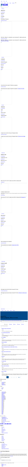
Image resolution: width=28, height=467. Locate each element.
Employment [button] (2, 267)
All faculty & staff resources (4, 290)
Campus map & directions (5, 432)
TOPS (2, 465)
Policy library (3, 447)
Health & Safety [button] (3, 222)
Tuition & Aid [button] (3, 152)
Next (19, 377)
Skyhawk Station (3, 195)
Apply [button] (1, 111)
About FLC (3, 356)
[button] (0, 452)
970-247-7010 (4, 421)
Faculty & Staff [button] (3, 261)
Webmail (3, 440)
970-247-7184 (4, 420)
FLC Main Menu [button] (3, 60)
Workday (3, 437)
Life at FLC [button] (2, 213)
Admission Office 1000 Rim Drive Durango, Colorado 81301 (5, 418)
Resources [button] (2, 66)
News (5, 310)
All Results (6, 324)
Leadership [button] (2, 17)
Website (11, 324)
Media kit (3, 438)
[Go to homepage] (4, 6)
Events (8, 310)
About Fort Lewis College (4, 38)
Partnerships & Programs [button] (4, 20)
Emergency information (4, 444)
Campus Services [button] (3, 273)
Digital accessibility (4, 464)
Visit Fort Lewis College (4, 134)
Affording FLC (23, 197)
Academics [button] (2, 57)
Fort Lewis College (7, 320)
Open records (3, 439)
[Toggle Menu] (8, 6)
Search (26, 321)
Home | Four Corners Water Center (6, 351)
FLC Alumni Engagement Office (6, 332)
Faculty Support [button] (3, 270)
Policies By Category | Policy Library (6, 328)
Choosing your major (3, 86)
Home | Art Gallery (4, 371)
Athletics (2, 310)
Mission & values (4, 446)
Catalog (19, 324)
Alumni (11, 310)
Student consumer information (5, 448)
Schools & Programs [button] (3, 63)
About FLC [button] (2, 8)
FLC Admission (4, 337)
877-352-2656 (4, 419)
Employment (3, 445)
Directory (14, 310)
